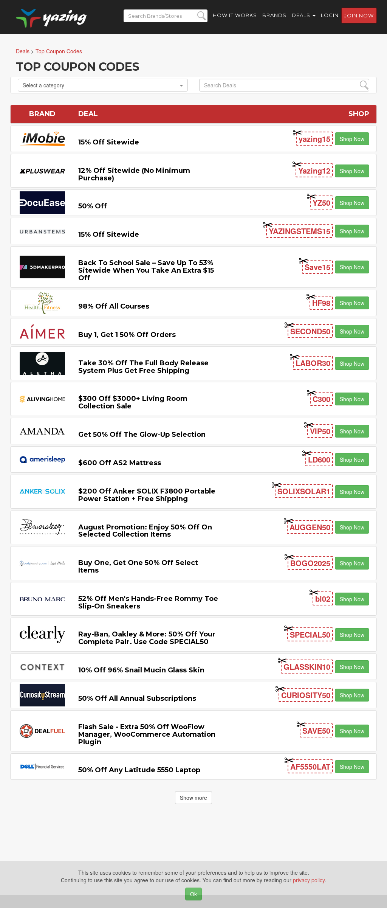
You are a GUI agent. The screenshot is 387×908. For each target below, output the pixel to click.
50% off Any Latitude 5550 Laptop (139, 770)
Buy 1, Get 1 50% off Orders (127, 335)
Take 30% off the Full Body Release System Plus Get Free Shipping (143, 367)
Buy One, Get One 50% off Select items (138, 566)
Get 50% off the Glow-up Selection (142, 434)
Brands (274, 15)
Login (330, 15)
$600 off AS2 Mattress (119, 463)
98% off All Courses (113, 306)
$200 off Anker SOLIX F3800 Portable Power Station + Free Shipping (146, 495)
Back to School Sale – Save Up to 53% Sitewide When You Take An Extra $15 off (146, 270)
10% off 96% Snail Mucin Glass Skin (141, 670)
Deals (302, 15)
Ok (193, 894)
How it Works (235, 15)
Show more (193, 797)
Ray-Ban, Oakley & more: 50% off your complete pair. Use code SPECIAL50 (146, 638)
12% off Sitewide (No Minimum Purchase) (134, 174)
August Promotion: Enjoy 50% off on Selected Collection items (145, 531)
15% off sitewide (108, 142)
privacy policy (309, 880)
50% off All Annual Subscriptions (137, 698)
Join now (359, 15)
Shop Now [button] (352, 139)
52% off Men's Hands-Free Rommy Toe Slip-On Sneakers (148, 602)
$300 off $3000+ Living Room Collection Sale (132, 402)
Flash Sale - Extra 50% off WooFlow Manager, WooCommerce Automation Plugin (146, 734)
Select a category (43, 85)
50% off (92, 206)
